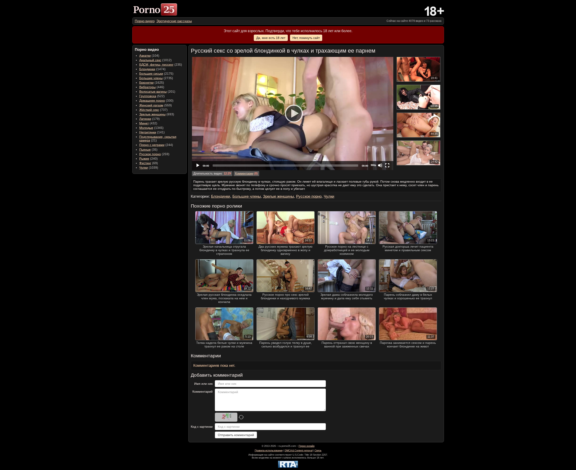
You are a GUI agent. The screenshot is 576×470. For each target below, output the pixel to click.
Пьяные (145, 149)
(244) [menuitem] (156, 145)
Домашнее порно (152, 100)
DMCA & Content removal (299, 450)
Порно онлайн (307, 446)
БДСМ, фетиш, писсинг (156, 64)
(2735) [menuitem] (156, 78)
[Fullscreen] (387, 165)
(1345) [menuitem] (151, 128)
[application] (292, 113)
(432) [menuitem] (148, 123)
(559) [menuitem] (155, 105)
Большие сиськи (151, 73)
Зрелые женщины (152, 114)
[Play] (293, 113)
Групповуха (147, 96)
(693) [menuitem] (156, 114)
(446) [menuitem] (151, 87)
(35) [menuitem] (148, 149)
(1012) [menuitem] (155, 60)
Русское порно (150, 154)
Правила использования (269, 450)
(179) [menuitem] (149, 119)
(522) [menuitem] (152, 96)
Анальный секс (150, 60)
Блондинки (147, 69)
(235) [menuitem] (160, 64)
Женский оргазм (151, 105)
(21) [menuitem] (157, 138)
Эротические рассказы (174, 21)
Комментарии (244, 173)
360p (373, 165)
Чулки (143, 167)
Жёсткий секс (149, 110)
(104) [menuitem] (149, 55)
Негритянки (147, 132)
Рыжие (144, 158)
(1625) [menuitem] (151, 82)
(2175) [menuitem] (156, 73)
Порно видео (145, 21)
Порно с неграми (151, 145)
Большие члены (151, 78)
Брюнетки (146, 82)
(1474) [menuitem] (152, 69)
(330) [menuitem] (156, 100)
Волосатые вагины (153, 91)
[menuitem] (145, 21)
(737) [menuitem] (153, 110)
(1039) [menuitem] (148, 167)
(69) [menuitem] (148, 163)
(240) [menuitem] (148, 158)
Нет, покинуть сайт (306, 38)
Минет (144, 123)
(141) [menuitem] (152, 132)
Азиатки (145, 55)
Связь (318, 450)
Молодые (146, 128)
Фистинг (145, 163)
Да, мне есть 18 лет (270, 38)
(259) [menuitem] (154, 154)
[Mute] (380, 165)
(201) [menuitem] (157, 91)
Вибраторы (147, 87)
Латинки (145, 119)
